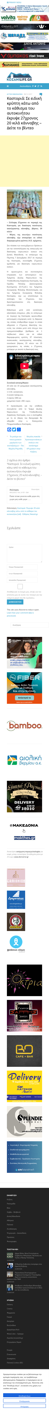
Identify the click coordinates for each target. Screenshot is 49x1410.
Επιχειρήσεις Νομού (14, 1342)
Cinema (9, 1308)
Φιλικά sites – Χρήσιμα (15, 1334)
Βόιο (8, 1208)
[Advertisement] (24, 161)
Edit (27, 492)
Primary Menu (15, 2)
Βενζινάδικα (11, 1325)
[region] (24, 1389)
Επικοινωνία (11, 1354)
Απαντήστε (35, 489)
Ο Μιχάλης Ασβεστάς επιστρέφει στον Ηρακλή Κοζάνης (28, 1265)
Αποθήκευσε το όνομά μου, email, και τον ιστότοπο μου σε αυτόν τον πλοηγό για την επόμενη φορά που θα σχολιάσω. (24, 595)
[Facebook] (32, 86)
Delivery (10, 1304)
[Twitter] (34, 86)
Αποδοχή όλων (24, 1396)
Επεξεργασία (24, 1401)
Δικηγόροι (10, 1321)
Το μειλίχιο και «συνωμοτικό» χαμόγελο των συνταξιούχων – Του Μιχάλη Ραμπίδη (15, 442)
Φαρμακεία (11, 1313)
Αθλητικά (10, 1220)
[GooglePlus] (37, 86)
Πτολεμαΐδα (11, 1203)
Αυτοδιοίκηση (12, 1229)
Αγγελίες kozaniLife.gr (15, 1338)
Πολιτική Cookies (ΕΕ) (15, 1362)
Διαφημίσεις (11, 1358)
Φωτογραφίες (12, 1241)
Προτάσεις (10, 1237)
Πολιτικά (10, 1224)
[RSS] (40, 86)
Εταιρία (9, 1350)
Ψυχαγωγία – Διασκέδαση (16, 1233)
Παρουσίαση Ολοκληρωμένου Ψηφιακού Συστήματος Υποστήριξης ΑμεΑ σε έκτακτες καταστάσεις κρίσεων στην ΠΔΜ (24, 1275)
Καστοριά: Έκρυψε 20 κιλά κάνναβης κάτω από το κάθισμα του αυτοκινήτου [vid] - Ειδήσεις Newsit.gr (23, 511)
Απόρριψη (24, 1406)
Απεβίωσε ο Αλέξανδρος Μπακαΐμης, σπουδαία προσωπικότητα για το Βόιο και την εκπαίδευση (28, 1287)
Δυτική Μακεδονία (15, 94)
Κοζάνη (9, 1199)
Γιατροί (9, 1317)
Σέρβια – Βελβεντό (13, 1212)
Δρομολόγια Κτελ (13, 1329)
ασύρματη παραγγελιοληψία (28, 851)
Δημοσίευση (15, 602)
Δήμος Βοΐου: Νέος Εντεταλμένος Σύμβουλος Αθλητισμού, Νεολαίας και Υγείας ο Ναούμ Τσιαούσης (28, 1255)
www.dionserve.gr (21, 856)
